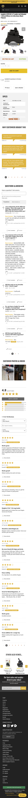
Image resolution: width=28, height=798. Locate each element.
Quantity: (3, 63)
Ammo (4, 702)
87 (22, 177)
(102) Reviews (10, 23)
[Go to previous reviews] (3, 645)
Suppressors (5, 709)
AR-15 (4, 704)
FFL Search (5, 771)
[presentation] (2, 666)
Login (4, 767)
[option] (14, 36)
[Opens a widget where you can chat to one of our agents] (22, 795)
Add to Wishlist (19, 87)
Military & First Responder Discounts (11, 759)
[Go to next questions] (18, 354)
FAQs (4, 743)
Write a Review (4, 25)
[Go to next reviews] (24, 645)
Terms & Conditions (9, 793)
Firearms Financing (7, 750)
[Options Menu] (6, 225)
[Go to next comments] (25, 177)
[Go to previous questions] (9, 354)
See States (7, 81)
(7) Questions (17, 23)
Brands (4, 717)
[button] (14, 402)
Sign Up (23, 688)
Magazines (5, 707)
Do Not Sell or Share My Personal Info (14, 787)
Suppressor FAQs (7, 745)
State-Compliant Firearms (8, 761)
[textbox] (14, 193)
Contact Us (5, 782)
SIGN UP (8, 736)
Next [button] (26, 51)
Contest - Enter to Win (8, 756)
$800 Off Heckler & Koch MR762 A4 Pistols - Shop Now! (14, 2)
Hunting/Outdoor (7, 713)
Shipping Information (7, 746)
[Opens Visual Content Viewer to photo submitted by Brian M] (8, 372)
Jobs (4, 780)
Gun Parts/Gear (6, 711)
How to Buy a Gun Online (8, 758)
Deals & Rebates (6, 719)
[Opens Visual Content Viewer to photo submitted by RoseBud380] (20, 372)
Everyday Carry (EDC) (8, 715)
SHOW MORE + (14, 119)
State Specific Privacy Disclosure (14, 795)
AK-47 (4, 705)
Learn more (4, 198)
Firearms (5, 700)
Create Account (6, 769)
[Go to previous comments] (3, 177)
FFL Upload (5, 773)
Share (8, 87)
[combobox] (14, 9)
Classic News (6, 754)
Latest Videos (6, 752)
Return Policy (6, 748)
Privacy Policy (20, 793)
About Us (5, 779)
